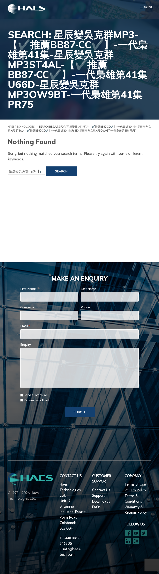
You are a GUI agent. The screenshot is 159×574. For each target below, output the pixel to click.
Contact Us (101, 490)
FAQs (96, 507)
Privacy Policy (135, 490)
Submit (80, 412)
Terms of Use (135, 484)
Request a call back (37, 400)
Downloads (101, 501)
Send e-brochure (35, 395)
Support (98, 495)
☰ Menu (147, 7)
